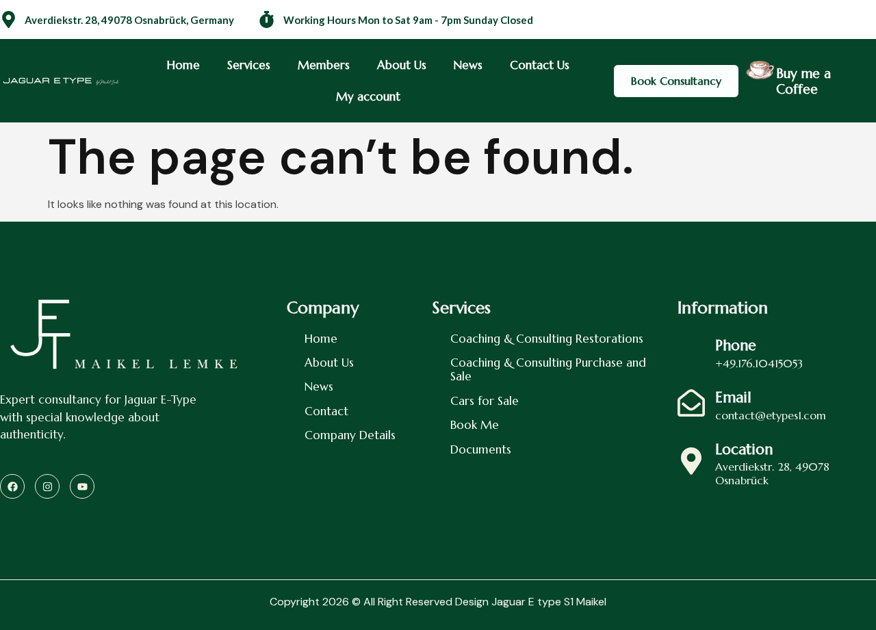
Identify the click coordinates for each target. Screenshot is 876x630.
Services (248, 65)
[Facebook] (12, 486)
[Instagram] (47, 486)
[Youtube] (82, 486)
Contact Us (539, 65)
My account (368, 96)
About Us (401, 65)
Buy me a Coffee (803, 81)
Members (324, 65)
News (468, 65)
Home (183, 65)
